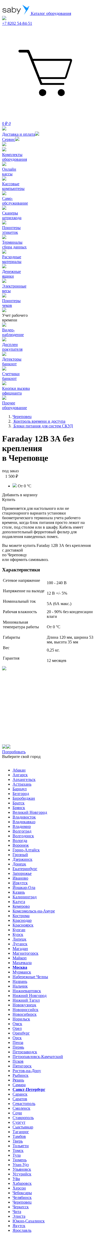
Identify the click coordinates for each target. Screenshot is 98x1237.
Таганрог (21, 1132)
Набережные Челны (30, 977)
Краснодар (22, 920)
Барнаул (20, 789)
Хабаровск (22, 1183)
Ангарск (20, 775)
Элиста (19, 1216)
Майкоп (20, 958)
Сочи (17, 1113)
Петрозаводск (25, 1052)
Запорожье (22, 873)
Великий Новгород (30, 812)
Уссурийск (22, 1174)
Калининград (25, 897)
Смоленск (21, 1108)
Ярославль (22, 1230)
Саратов (20, 1099)
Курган (19, 930)
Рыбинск (20, 1075)
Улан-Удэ (21, 1164)
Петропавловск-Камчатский (38, 1056)
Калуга (19, 901)
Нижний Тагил (26, 1000)
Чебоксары (22, 1193)
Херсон (19, 1188)
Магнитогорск (25, 953)
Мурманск (22, 972)
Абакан (19, 770)
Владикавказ (24, 822)
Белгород (21, 793)
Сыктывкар (23, 1127)
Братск (19, 803)
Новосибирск (25, 1014)
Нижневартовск (27, 991)
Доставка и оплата (18, 134)
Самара (19, 1085)
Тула (17, 1155)
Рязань (18, 1080)
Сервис (8, 139)
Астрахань (22, 784)
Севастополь (24, 1103)
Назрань (20, 981)
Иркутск (20, 883)
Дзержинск (22, 859)
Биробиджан (24, 798)
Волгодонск (23, 836)
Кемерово (21, 906)
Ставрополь (23, 1117)
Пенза (18, 1042)
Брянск (19, 807)
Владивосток (24, 817)
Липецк (19, 939)
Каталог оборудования (50, 13)
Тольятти (21, 1146)
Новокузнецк (24, 1005)
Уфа (16, 1178)
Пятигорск (22, 1066)
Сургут (19, 1122)
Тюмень (20, 1160)
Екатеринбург (25, 869)
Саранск (20, 1094)
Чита (17, 1211)
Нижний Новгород (30, 995)
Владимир (22, 826)
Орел (17, 1028)
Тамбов (19, 1136)
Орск (17, 1038)
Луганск (20, 944)
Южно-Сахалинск (29, 1221)
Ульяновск (22, 1169)
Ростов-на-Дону (27, 1070)
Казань (19, 892)
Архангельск (24, 779)
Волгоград (22, 831)
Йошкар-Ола (24, 887)
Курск (18, 934)
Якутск (19, 1225)
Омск (17, 1023)
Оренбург (21, 1033)
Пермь (18, 1047)
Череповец (22, 1202)
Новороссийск (25, 1009)
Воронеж (21, 845)
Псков (18, 1061)
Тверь (18, 1141)
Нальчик (20, 986)
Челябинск (22, 1197)
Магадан (20, 948)
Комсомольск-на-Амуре (34, 911)
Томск (18, 1150)
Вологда (20, 840)
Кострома (21, 915)
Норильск (21, 1019)
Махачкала (22, 962)
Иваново (20, 878)
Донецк (19, 864)
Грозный (20, 854)
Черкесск (21, 1207)
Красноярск (23, 925)
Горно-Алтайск (26, 850)
